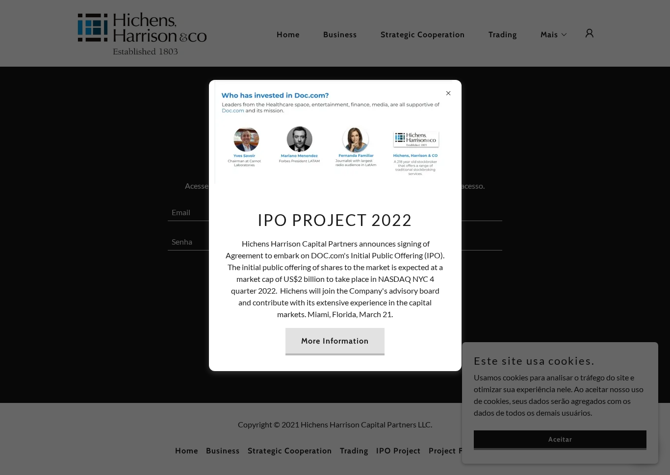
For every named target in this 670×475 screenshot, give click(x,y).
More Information (335, 341)
